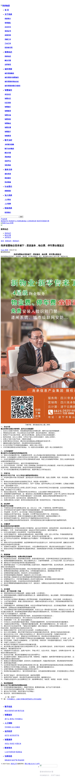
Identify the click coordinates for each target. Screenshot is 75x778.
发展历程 (8, 35)
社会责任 (8, 186)
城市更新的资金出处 (12, 81)
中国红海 (18, 743)
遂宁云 (7, 719)
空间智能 (8, 727)
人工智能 (8, 723)
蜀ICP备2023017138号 (32, 764)
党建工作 (8, 39)
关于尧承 (8, 14)
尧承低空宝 (5, 221)
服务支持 (8, 169)
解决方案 (8, 60)
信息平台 (8, 161)
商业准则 (21, 760)
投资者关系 (8, 47)
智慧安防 (8, 119)
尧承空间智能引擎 (43, 221)
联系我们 (8, 212)
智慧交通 (8, 127)
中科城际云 (19, 719)
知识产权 (14, 760)
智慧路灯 (8, 107)
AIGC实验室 (15, 727)
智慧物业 (8, 123)
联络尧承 (8, 208)
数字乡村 (8, 140)
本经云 (7, 743)
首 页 (7, 10)
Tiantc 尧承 (4, 250)
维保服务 (8, 178)
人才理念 (8, 199)
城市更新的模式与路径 (12, 86)
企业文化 (8, 27)
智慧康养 (8, 740)
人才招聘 (8, 204)
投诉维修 (8, 182)
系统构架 (8, 157)
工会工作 (8, 43)
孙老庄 (12, 743)
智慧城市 (8, 90)
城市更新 (8, 69)
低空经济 (8, 731)
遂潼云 (12, 719)
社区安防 (8, 103)
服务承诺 (8, 174)
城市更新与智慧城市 (12, 77)
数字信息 (8, 707)
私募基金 (19, 752)
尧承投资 (12, 752)
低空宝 (7, 735)
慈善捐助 (8, 191)
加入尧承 (8, 195)
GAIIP (7, 752)
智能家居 (8, 136)
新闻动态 (8, 52)
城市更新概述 (9, 73)
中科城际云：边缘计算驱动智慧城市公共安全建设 (24, 699)
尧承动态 (8, 56)
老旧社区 (8, 94)
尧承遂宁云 (13, 221)
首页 (2, 241)
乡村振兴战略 (9, 144)
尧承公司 (14, 764)
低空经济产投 (14, 735)
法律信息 (8, 756)
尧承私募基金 (22, 221)
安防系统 (8, 165)
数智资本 (8, 748)
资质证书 (8, 31)
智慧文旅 (8, 115)
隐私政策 (8, 760)
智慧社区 (8, 98)
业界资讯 (8, 64)
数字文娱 (21, 710)
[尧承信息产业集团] (5, 6)
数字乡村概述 (9, 148)
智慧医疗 (8, 131)
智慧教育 (8, 111)
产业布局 (4, 219)
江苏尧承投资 (31, 221)
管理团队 (8, 23)
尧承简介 (8, 18)
